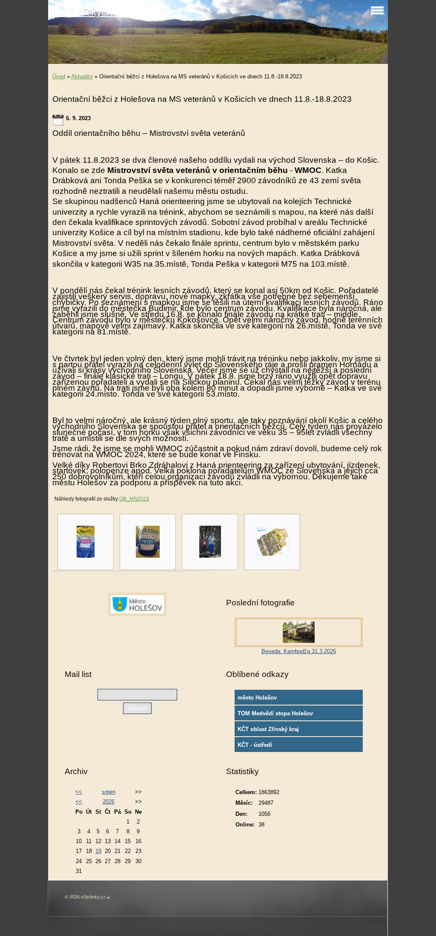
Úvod (58, 76)
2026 (109, 801)
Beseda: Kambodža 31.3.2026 (298, 651)
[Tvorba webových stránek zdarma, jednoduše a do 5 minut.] (109, 897)
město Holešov (257, 697)
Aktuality (82, 76)
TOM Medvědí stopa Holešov (275, 713)
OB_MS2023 (134, 498)
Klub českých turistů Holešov (117, 11)
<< (78, 792)
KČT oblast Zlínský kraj (268, 729)
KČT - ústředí (255, 745)
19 (98, 851)
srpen (108, 792)
